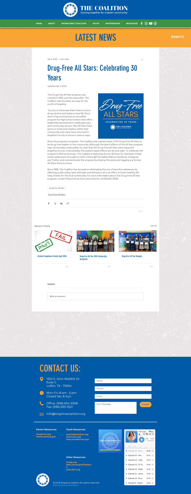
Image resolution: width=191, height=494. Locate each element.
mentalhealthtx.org (77, 434)
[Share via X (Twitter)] (55, 203)
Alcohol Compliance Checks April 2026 (52, 256)
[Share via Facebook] (48, 203)
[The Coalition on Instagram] (146, 23)
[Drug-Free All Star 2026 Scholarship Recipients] (95, 241)
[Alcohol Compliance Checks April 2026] (53, 241)
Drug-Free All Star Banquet (132, 256)
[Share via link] (68, 203)
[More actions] (142, 59)
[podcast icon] (155, 23)
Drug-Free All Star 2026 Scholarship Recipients (93, 258)
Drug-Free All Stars (56, 188)
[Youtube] (151, 23)
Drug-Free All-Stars (56, 194)
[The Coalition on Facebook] (142, 23)
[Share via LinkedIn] (61, 203)
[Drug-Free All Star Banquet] (138, 241)
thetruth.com (73, 437)
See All (153, 226)
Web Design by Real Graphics (65, 485)
